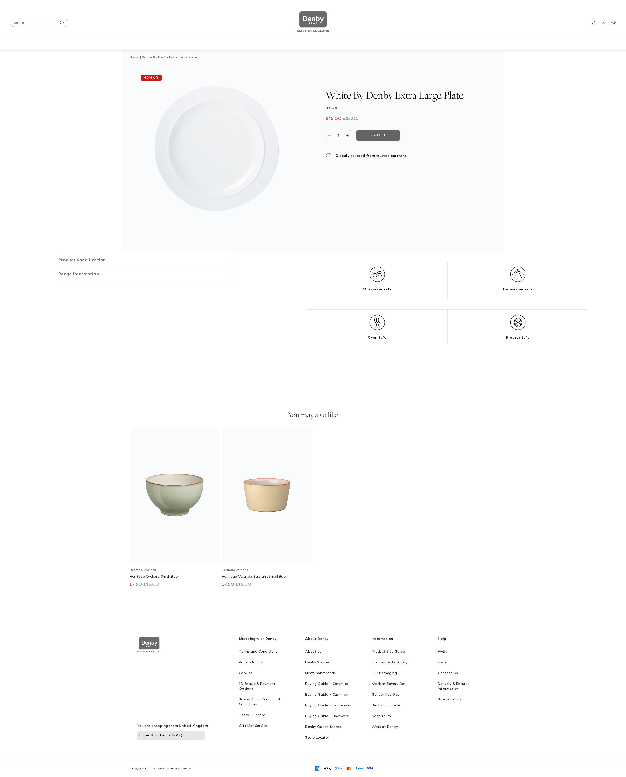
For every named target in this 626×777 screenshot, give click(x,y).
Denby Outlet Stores (323, 727)
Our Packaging (384, 673)
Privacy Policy (250, 662)
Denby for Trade (386, 705)
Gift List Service (253, 726)
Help (442, 662)
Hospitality (381, 716)
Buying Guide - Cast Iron (326, 694)
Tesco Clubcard (252, 715)
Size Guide (332, 107)
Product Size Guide (388, 651)
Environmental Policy (390, 662)
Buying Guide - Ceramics (326, 684)
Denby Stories (317, 662)
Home (134, 57)
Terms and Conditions (258, 651)
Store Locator (317, 737)
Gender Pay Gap (386, 694)
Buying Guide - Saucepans (328, 705)
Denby (160, 768)
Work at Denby (385, 727)
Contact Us (448, 673)
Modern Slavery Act (389, 684)
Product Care (449, 699)
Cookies (246, 673)
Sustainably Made (320, 673)
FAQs (442, 651)
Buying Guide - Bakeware (327, 716)
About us (313, 651)
